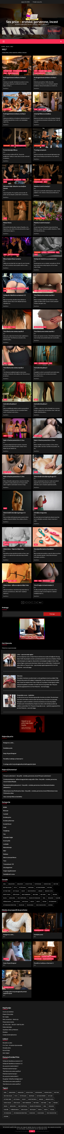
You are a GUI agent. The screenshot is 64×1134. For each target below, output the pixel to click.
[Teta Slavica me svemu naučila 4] (47, 283)
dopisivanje (38, 884)
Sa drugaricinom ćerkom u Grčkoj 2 (45, 77)
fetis (15, 887)
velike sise (21, 905)
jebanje (40, 891)
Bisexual (5, 810)
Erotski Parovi (17, 179)
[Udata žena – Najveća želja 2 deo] (16, 537)
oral (44, 898)
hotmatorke (6, 891)
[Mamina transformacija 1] (47, 210)
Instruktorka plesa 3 (40, 368)
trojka (44, 901)
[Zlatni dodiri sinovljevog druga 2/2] (47, 464)
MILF (25, 71)
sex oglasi (25, 901)
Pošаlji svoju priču (37, 2)
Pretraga (5, 607)
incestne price (32, 891)
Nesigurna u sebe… (8, 742)
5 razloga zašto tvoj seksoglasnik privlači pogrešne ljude (19, 764)
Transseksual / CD (8, 864)
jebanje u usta (49, 891)
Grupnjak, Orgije (8, 71)
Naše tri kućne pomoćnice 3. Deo (13, 440)
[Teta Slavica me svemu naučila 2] (47, 319)
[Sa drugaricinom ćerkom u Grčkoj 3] (16, 65)
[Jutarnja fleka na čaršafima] (47, 102)
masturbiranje (26, 894)
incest (23, 891)
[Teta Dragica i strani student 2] (47, 573)
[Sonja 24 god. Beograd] (16, 951)
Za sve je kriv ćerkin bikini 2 (10, 1066)
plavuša (58, 898)
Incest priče (6, 145)
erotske (56, 884)
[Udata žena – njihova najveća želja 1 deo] (16, 573)
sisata (32, 901)
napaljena (12, 898)
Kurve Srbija (6, 1050)
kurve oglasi (6, 894)
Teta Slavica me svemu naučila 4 (44, 295)
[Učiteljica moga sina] (47, 500)
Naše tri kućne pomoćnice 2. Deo (44, 440)
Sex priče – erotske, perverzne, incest (32, 22)
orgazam (50, 898)
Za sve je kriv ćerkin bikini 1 (10, 1076)
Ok (32, 1131)
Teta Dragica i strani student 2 (44, 585)
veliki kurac (30, 905)
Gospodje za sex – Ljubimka (25, 695)
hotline (49, 887)
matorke (43, 894)
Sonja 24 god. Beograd (9, 753)
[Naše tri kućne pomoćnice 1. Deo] (16, 464)
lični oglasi (16, 894)
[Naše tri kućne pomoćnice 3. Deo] (16, 428)
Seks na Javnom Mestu (13, 254)
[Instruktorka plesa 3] (47, 355)
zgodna (50, 905)
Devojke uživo (7, 1048)
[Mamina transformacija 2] (47, 174)
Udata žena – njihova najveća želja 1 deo (16, 585)
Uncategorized (7, 867)
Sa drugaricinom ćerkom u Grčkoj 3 (14, 77)
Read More (5, 88)
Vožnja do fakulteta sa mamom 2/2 (45, 259)
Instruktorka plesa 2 (9, 404)
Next (40, 602)
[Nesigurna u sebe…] (16, 922)
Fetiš (36, 109)
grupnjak (31, 887)
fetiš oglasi (22, 887)
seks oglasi (17, 901)
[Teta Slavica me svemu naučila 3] (16, 319)
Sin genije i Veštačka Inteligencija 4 (12, 1079)
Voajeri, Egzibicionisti (13, 73)
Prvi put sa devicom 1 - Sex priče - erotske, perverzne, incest (21, 776)
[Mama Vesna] (16, 210)
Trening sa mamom (40, 150)
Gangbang (6, 830)
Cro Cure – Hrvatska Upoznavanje (12, 1045)
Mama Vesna (7, 223)
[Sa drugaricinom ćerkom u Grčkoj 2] (47, 65)
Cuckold (10, 435)
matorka (35, 894)
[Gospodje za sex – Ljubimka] (9, 700)
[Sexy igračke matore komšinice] (47, 537)
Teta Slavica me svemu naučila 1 (13, 368)
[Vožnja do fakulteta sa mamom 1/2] (16, 283)
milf (49, 894)
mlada (5, 898)
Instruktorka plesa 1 (40, 404)
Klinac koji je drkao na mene (12, 259)
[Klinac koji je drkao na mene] (16, 247)
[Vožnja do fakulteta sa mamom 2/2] (47, 247)
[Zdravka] (9, 681)
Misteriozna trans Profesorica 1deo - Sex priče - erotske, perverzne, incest (25, 791)
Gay (4, 834)
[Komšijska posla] (47, 922)
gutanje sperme (40, 887)
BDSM (5, 807)
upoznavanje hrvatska (9, 905)
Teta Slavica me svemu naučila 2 (44, 331)
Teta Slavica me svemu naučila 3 (13, 331)
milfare (55, 894)
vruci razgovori (41, 905)
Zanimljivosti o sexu (9, 874)
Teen (5, 73)
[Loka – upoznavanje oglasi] (9, 660)
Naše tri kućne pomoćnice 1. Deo (13, 476)
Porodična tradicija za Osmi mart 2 (13, 759)
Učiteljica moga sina (40, 513)
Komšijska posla (7, 748)
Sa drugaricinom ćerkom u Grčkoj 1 (14, 114)
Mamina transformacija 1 (42, 223)
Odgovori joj (52, 1129)
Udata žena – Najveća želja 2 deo (13, 549)
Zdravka (19, 676)
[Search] (61, 41)
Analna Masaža (11, 781)
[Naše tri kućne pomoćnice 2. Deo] (47, 428)
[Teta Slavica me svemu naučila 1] (16, 355)
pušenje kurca (7, 901)
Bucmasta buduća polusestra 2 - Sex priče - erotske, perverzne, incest (24, 785)
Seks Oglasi (6, 1053)
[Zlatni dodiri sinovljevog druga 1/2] (16, 500)
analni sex (20, 884)
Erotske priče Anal (18, 71)
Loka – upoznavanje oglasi (25, 654)
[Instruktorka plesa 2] (16, 392)
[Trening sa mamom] (47, 138)
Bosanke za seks (7, 1043)
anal (4, 884)
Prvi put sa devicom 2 (45, 776)
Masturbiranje (51, 252)
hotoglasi (16, 891)
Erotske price (7, 817)
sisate (38, 901)
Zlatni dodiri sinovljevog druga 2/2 (45, 476)
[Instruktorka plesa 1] (47, 392)
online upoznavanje (34, 898)
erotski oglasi (7, 887)
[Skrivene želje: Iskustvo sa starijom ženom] (16, 174)
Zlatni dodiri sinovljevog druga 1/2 (14, 513)
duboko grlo (47, 884)
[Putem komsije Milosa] (16, 138)
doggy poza (28, 884)
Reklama (5, 854)
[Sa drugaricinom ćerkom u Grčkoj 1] (16, 102)
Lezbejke (44, 252)
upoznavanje (52, 901)
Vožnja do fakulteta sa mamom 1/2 (14, 295)
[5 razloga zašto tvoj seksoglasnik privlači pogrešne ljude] (16, 979)
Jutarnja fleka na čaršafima (42, 114)
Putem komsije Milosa (10, 150)
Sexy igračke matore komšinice (44, 549)
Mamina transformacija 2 (42, 186)
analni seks (11, 884)
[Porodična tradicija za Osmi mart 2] (47, 951)
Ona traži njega (21, 898)
